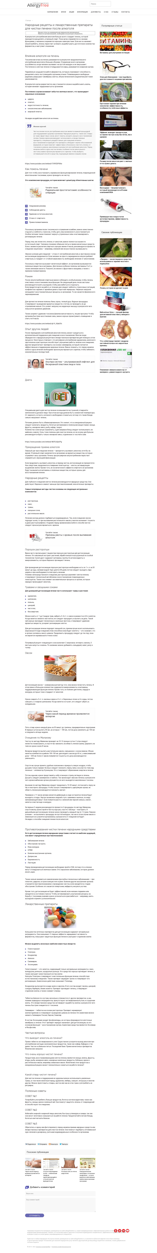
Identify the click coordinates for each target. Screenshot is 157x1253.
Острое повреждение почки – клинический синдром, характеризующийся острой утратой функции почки (50, 1176)
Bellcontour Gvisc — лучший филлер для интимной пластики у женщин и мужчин (114, 314)
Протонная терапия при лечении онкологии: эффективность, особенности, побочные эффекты (114, 106)
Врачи (63, 12)
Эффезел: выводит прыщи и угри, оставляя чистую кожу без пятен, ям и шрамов (116, 134)
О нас (106, 12)
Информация (82, 12)
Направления (52, 12)
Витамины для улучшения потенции (114, 53)
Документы (96, 12)
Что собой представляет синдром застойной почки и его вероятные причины (114, 343)
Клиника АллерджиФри (43, 1247)
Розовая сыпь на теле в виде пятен (69, 1172)
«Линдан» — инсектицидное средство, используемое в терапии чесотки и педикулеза (116, 261)
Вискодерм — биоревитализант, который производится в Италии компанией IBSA (113, 190)
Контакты (125, 12)
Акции (71, 12)
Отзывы (115, 12)
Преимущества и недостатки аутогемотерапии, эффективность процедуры (114, 219)
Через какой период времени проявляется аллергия (32, 1173)
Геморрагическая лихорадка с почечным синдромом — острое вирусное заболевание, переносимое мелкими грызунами (87, 1176)
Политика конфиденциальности (61, 1247)
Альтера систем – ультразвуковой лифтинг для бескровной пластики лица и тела (70, 363)
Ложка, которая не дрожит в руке (114, 288)
